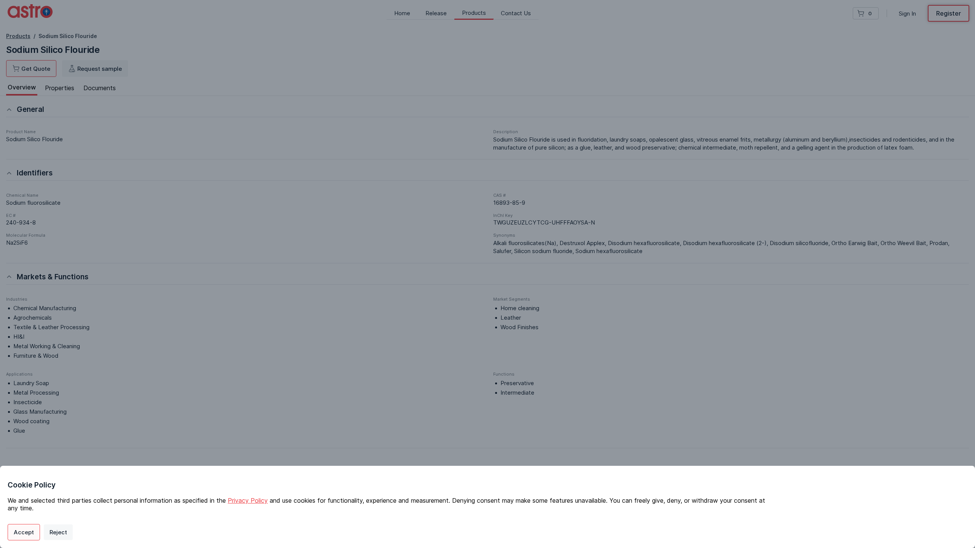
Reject (58, 532)
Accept (24, 532)
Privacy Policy (248, 500)
